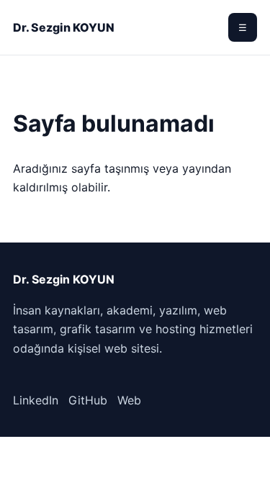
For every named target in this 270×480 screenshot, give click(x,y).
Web (129, 400)
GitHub (87, 400)
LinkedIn (35, 400)
